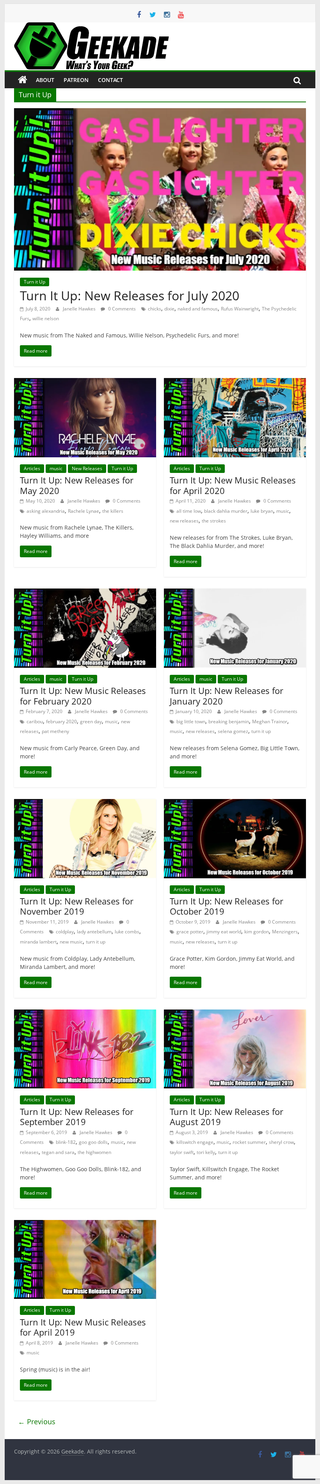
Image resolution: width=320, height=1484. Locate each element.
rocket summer (249, 1142)
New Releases (87, 468)
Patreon (76, 80)
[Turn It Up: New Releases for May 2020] (85, 382)
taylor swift (182, 1152)
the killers (112, 511)
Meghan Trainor (269, 721)
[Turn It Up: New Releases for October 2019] (235, 803)
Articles (32, 468)
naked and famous (198, 308)
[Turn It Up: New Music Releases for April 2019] (85, 1224)
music (56, 468)
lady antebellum (94, 931)
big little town (190, 721)
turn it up (261, 731)
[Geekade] (22, 80)
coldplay (65, 931)
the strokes (214, 520)
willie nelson (45, 318)
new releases (184, 520)
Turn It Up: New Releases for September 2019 (76, 1116)
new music (71, 941)
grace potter (189, 931)
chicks (154, 308)
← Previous (36, 1421)
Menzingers (285, 931)
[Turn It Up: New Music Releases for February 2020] (85, 593)
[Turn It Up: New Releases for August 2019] (235, 1014)
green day (91, 721)
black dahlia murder (225, 511)
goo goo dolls (93, 1142)
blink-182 (66, 1142)
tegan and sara (58, 1152)
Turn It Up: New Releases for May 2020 (76, 485)
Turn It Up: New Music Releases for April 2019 (83, 1327)
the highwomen (94, 1152)
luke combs (127, 931)
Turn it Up (34, 281)
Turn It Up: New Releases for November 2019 (76, 906)
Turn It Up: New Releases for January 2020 (226, 695)
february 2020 (61, 721)
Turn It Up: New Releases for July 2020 (129, 295)
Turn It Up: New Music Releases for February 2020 (83, 695)
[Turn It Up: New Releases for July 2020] (160, 113)
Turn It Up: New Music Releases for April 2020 (233, 485)
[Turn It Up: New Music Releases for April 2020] (235, 382)
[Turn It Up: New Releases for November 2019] (85, 803)
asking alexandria (46, 511)
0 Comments (121, 308)
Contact (110, 80)
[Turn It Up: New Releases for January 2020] (235, 593)
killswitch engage (194, 1142)
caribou (35, 721)
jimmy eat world (223, 931)
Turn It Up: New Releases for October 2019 (226, 906)
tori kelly (206, 1152)
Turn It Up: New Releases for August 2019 (226, 1116)
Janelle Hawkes (80, 308)
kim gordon (256, 931)
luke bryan (262, 511)
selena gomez (233, 731)
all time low (188, 511)
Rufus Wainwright (240, 308)
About (45, 80)
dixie (169, 308)
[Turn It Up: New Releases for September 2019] (85, 1014)
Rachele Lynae (83, 511)
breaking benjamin (228, 721)
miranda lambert (38, 941)
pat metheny (55, 731)
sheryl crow (281, 1142)
